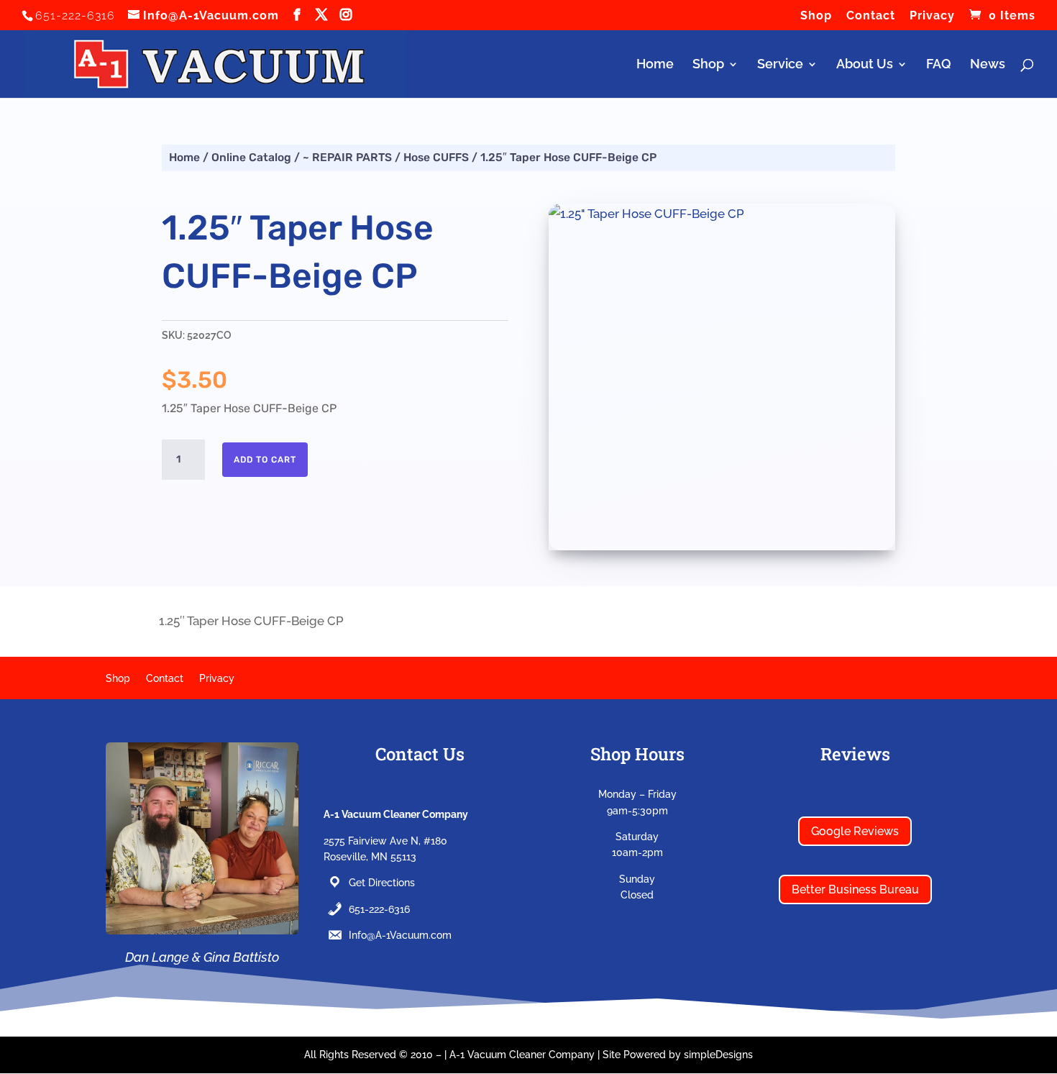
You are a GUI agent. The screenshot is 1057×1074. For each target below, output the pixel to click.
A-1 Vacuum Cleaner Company (522, 1054)
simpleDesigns (718, 1054)
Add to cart (265, 460)
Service (780, 65)
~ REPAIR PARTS (347, 157)
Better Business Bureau (855, 889)
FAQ (938, 65)
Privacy (932, 16)
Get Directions (382, 882)
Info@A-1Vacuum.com (400, 935)
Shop (816, 16)
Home (655, 65)
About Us (864, 65)
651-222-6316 (379, 909)
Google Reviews (855, 831)
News (987, 65)
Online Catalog (251, 157)
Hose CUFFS (436, 157)
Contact (870, 16)
